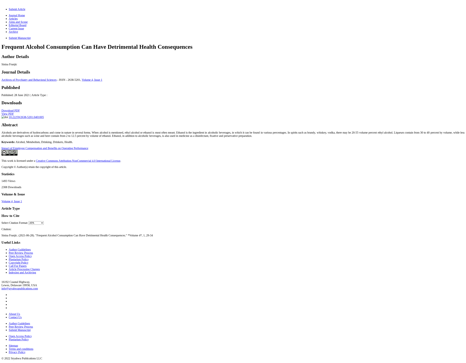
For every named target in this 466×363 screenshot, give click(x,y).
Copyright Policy (18, 262)
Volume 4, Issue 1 (92, 79)
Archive (13, 31)
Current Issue (16, 28)
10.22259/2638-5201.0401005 (26, 117)
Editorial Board (17, 25)
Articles (13, 18)
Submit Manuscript (20, 37)
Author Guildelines (20, 249)
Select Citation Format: (14, 222)
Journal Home (17, 15)
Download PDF (10, 110)
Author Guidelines (19, 323)
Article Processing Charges (24, 269)
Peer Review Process (21, 252)
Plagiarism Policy (19, 259)
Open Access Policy (20, 256)
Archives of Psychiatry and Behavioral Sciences (29, 79)
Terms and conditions (21, 348)
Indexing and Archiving (22, 272)
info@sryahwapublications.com (19, 288)
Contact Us (15, 317)
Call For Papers (18, 265)
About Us (14, 314)
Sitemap (13, 345)
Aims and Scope (18, 21)
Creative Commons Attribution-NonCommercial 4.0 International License (78, 160)
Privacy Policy (17, 352)
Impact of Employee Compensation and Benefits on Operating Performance (44, 148)
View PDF (7, 113)
